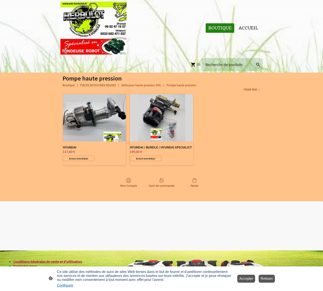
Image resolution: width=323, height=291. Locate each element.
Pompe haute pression (181, 85)
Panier (195, 186)
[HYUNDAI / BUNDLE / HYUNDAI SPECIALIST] (161, 117)
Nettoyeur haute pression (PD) (141, 85)
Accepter (246, 278)
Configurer (65, 285)
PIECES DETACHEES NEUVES (98, 85)
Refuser (267, 278)
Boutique (69, 85)
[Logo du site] (93, 28)
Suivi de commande (161, 186)
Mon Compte (128, 186)
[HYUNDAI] (94, 117)
